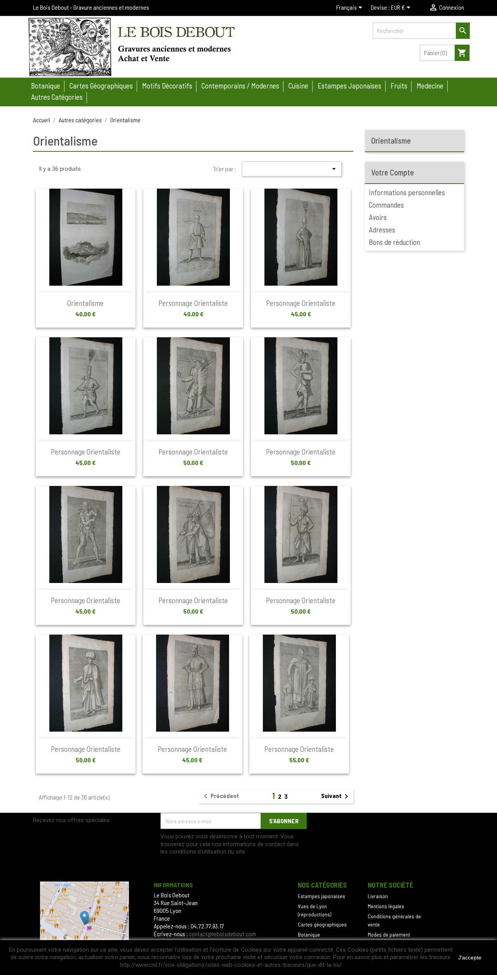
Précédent (220, 796)
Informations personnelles (407, 192)
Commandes (386, 204)
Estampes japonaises (349, 85)
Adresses (382, 229)
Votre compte (392, 172)
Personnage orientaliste (193, 302)
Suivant (336, 796)
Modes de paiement (389, 934)
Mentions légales (386, 906)
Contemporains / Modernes (240, 85)
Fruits (399, 85)
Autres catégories (57, 96)
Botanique (45, 85)
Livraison (378, 896)
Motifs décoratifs (167, 85)
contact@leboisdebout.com (222, 933)
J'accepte (469, 957)
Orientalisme (85, 302)
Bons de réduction (394, 242)
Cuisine (298, 85)
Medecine (430, 85)
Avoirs (378, 217)
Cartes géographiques (101, 85)
